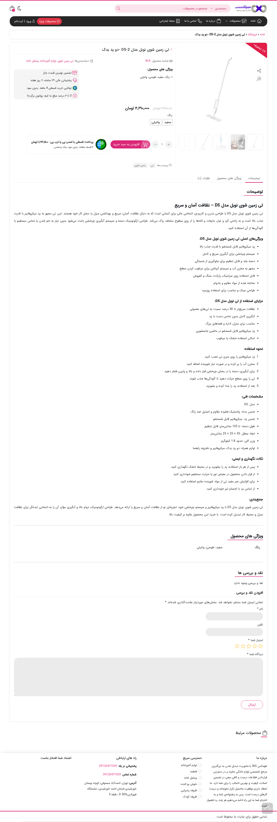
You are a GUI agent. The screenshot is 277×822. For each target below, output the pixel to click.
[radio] (168, 122)
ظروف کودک (190, 797)
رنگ (169, 115)
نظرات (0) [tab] (204, 178)
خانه (253, 21)
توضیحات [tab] (254, 178)
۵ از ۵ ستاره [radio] (237, 646)
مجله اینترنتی (167, 21)
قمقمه (193, 771)
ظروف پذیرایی (189, 790)
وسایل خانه (32, 61)
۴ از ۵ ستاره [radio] (242, 646)
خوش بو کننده (189, 784)
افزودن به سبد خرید (126, 144)
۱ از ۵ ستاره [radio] (260, 646)
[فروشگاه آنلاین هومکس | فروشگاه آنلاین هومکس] (251, 8)
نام (260, 609)
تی (152, 165)
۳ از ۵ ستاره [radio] (248, 646)
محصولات (235, 21)
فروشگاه (252, 34)
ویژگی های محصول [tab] (229, 178)
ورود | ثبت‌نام (23, 21)
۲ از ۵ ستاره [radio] (254, 646)
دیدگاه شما (255, 654)
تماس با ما (190, 21)
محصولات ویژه (48, 21)
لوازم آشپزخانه (48, 61)
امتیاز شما (255, 640)
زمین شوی (140, 165)
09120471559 (108, 766)
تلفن (260, 624)
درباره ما (210, 21)
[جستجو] (118, 8)
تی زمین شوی (65, 61)
